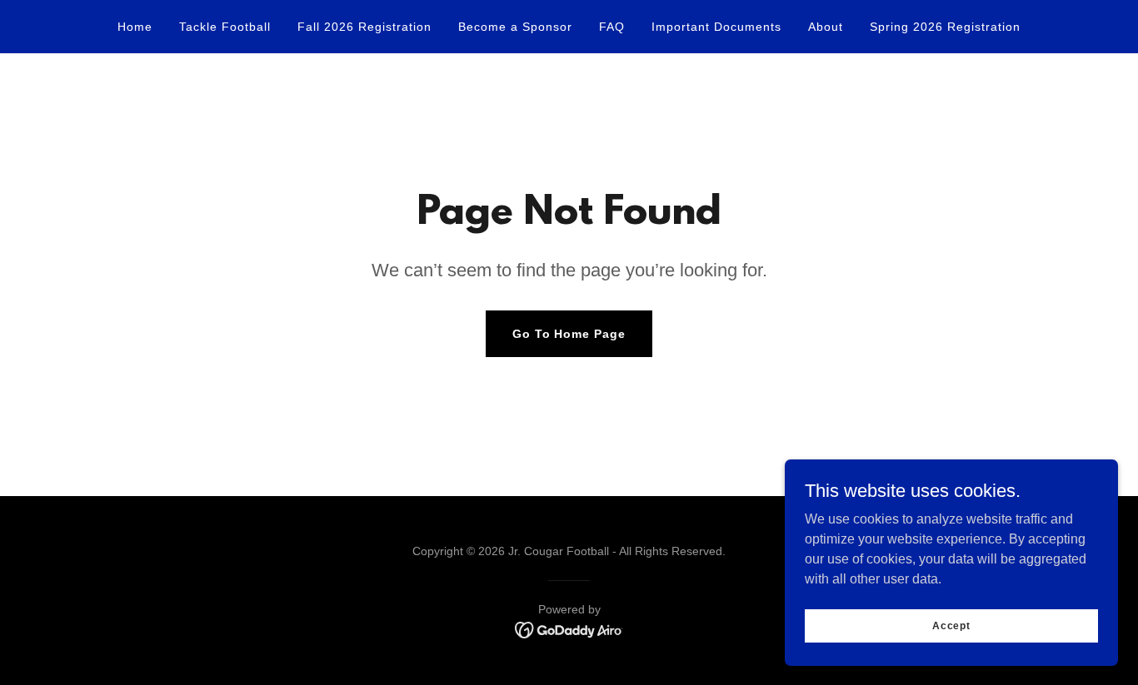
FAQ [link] (612, 26)
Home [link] (134, 26)
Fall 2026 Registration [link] (364, 26)
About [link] (825, 26)
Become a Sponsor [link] (515, 26)
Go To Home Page (569, 333)
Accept (951, 625)
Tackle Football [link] (225, 26)
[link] (569, 629)
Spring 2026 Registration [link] (945, 26)
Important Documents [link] (716, 26)
